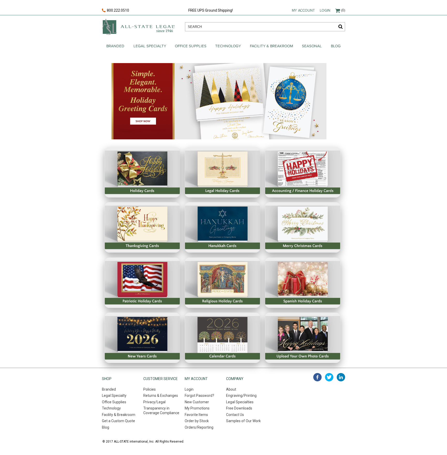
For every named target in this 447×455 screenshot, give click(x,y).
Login (325, 10)
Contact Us (235, 415)
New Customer (197, 402)
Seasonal (312, 46)
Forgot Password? (199, 395)
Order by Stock (197, 421)
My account (303, 10)
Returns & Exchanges (160, 395)
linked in (341, 377)
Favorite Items (196, 415)
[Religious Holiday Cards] (222, 282)
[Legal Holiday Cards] (222, 172)
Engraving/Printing (241, 395)
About (231, 389)
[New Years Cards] (142, 338)
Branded (115, 46)
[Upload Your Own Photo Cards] (302, 338)
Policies (149, 389)
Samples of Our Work (243, 421)
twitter (329, 377)
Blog (336, 46)
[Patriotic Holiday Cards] (142, 282)
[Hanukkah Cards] (222, 227)
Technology (228, 46)
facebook (317, 377)
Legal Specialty (149, 46)
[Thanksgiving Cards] (142, 227)
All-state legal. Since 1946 (138, 27)
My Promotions (197, 408)
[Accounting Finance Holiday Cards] (302, 172)
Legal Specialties (240, 402)
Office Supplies (190, 46)
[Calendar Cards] (222, 338)
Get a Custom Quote (118, 421)
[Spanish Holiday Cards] (302, 282)
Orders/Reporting (199, 427)
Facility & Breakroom (271, 46)
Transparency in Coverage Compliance (161, 410)
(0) (343, 10)
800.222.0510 (118, 10)
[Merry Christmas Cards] (302, 227)
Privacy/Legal (154, 402)
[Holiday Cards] (142, 172)
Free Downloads (239, 408)
